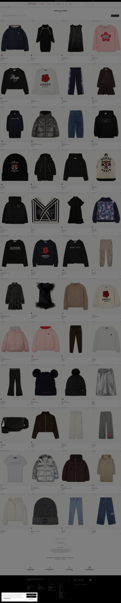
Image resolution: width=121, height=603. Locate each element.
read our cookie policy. (7, 598)
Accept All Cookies (31, 594)
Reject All (31, 596)
